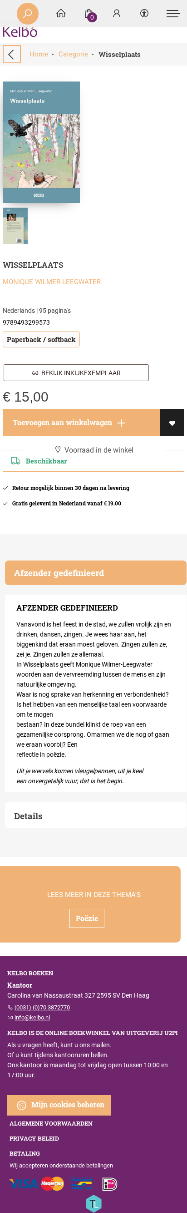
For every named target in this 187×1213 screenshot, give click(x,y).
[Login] (116, 14)
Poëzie (87, 918)
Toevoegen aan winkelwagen (61, 422)
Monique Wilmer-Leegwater (52, 282)
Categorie (73, 54)
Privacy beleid (34, 1138)
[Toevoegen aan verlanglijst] (172, 422)
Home (39, 54)
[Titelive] (93, 1203)
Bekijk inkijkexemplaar (80, 373)
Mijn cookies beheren (67, 1104)
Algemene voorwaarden (51, 1123)
